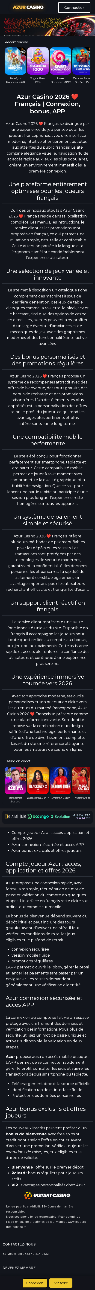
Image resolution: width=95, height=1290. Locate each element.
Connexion (34, 1283)
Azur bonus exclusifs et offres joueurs (46, 850)
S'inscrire (61, 1283)
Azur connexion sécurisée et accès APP (48, 845)
